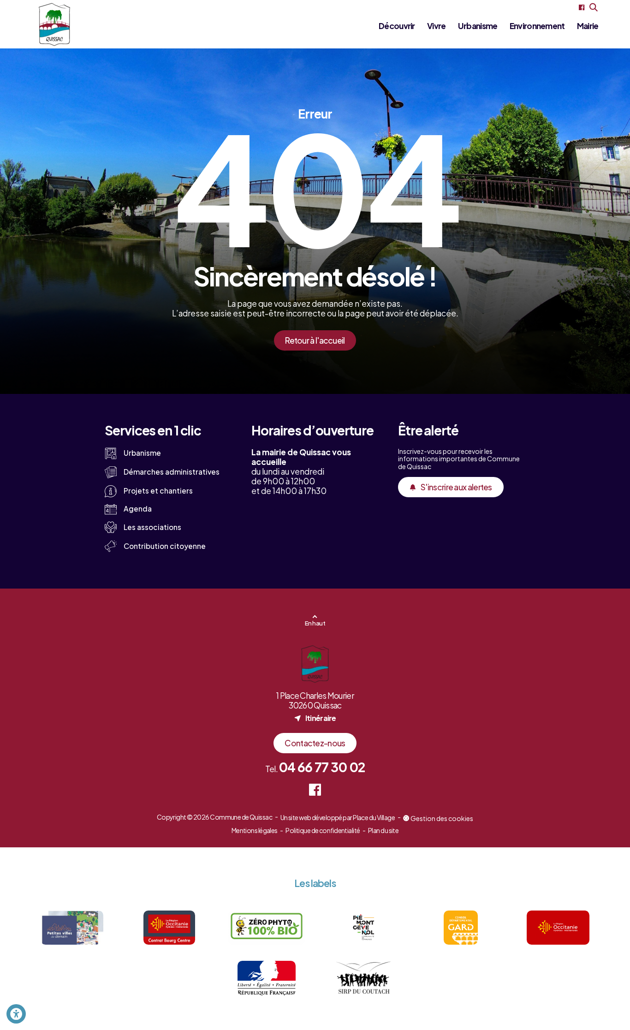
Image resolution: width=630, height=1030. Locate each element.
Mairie (588, 26)
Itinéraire (315, 717)
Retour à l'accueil (315, 340)
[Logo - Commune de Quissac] (54, 24)
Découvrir (397, 26)
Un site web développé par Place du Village (337, 817)
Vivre (436, 26)
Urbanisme (478, 26)
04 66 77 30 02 (322, 767)
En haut (315, 623)
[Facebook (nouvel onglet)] (581, 7)
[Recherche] (594, 7)
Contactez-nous (315, 743)
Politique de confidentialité (322, 830)
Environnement (537, 26)
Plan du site (383, 830)
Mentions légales (255, 830)
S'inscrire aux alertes (456, 487)
